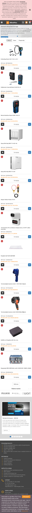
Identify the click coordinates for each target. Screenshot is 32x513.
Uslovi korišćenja (8, 463)
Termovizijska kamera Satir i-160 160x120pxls (13, 284)
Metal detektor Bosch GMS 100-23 (10, 115)
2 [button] (14, 36)
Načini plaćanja (7, 471)
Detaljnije (16, 68)
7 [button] (21, 436)
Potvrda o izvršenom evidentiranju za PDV (13, 476)
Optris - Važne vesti (8, 450)
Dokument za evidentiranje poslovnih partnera (14, 475)
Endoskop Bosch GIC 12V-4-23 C (9, 59)
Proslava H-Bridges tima (9, 447)
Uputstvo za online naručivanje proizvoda (13, 470)
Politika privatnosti (8, 464)
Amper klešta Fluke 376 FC (8, 199)
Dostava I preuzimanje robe (10, 473)
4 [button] (17, 36)
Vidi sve (16, 384)
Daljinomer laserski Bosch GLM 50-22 (11, 87)
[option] (5, 393)
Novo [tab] (14, 40)
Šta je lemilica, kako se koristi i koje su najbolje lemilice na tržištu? (17, 452)
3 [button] (14, 436)
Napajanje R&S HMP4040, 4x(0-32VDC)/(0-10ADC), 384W (16, 368)
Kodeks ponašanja (8, 458)
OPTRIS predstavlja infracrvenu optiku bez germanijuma (17, 445)
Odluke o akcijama (8, 461)
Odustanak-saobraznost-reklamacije (12, 460)
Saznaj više (25, 511)
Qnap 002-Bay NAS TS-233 (8, 171)
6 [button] (19, 436)
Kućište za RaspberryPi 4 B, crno (9, 340)
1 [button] (13, 36)
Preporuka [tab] (21, 40)
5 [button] (18, 36)
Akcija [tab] (9, 40)
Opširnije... (6, 430)
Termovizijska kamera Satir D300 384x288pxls (13, 312)
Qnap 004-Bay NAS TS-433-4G (9, 143)
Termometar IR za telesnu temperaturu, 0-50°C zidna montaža (15, 228)
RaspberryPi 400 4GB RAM (8, 256)
